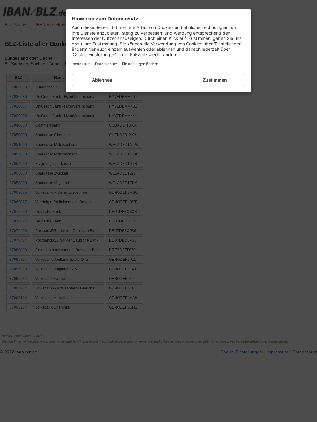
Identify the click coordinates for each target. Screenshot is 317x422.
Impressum (81, 63)
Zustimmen (215, 79)
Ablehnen (102, 79)
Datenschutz (106, 63)
